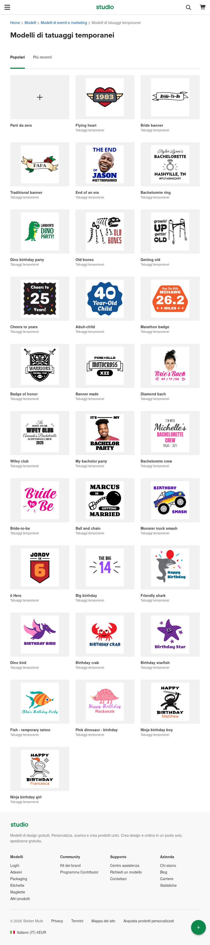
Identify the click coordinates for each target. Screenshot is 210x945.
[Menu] (7, 7)
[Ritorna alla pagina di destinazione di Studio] (105, 7)
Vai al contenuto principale (4, 4)
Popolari (17, 57)
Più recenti (42, 57)
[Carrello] (203, 7)
